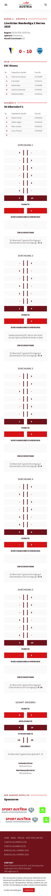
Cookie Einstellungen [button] (12, 890)
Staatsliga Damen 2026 (15, 846)
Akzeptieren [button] (29, 890)
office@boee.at (11, 871)
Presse (21, 838)
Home (6, 838)
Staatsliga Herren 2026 (15, 842)
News (13, 838)
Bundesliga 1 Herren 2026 (16, 850)
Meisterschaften (34, 838)
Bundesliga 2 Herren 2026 (16, 854)
